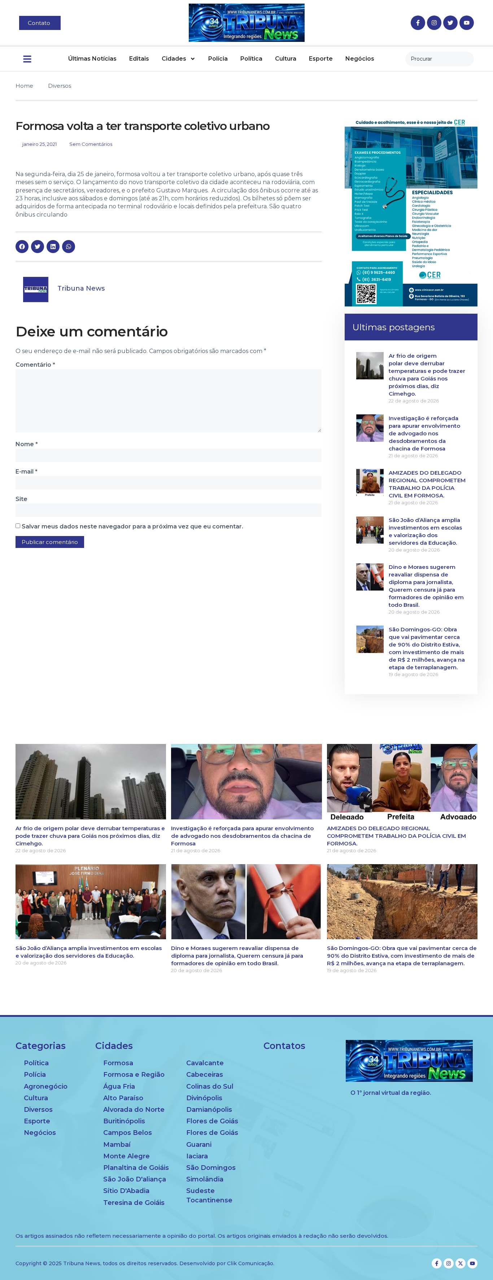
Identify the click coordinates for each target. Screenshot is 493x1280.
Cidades (174, 58)
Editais (139, 58)
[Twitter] (450, 23)
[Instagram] (434, 23)
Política (251, 58)
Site (21, 499)
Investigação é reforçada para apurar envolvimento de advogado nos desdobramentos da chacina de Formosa (424, 433)
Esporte (321, 58)
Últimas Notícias (92, 58)
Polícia (218, 58)
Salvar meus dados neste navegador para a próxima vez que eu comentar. (132, 526)
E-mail (27, 471)
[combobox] (439, 59)
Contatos (284, 1045)
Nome (27, 444)
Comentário (35, 364)
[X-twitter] (460, 1263)
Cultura (285, 58)
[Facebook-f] (418, 23)
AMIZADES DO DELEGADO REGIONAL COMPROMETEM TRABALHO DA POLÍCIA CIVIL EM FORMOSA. (396, 836)
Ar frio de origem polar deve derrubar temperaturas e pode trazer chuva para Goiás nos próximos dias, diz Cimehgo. (90, 836)
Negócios (359, 58)
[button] (22, 246)
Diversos (59, 85)
